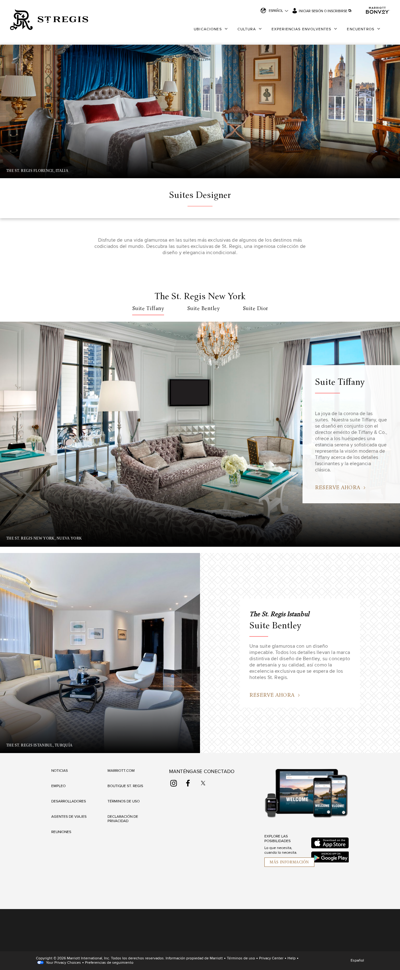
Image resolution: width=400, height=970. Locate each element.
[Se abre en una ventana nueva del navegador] (330, 842)
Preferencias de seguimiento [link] (109, 963)
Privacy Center (271, 958)
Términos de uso (124, 801)
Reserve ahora (272, 695)
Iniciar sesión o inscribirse (323, 11)
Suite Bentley (203, 309)
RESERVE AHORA (338, 488)
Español (276, 11)
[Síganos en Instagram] (173, 783)
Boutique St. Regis (125, 786)
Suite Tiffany (148, 309)
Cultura (247, 29)
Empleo (58, 786)
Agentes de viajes (69, 817)
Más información (289, 862)
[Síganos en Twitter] (203, 783)
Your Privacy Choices (63, 963)
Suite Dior (255, 309)
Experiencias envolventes (302, 29)
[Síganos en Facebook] (188, 783)
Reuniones (61, 832)
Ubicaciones (208, 29)
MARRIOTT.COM (121, 771)
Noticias (59, 771)
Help (292, 958)
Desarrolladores (68, 801)
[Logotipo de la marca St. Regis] (49, 20)
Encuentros (360, 29)
